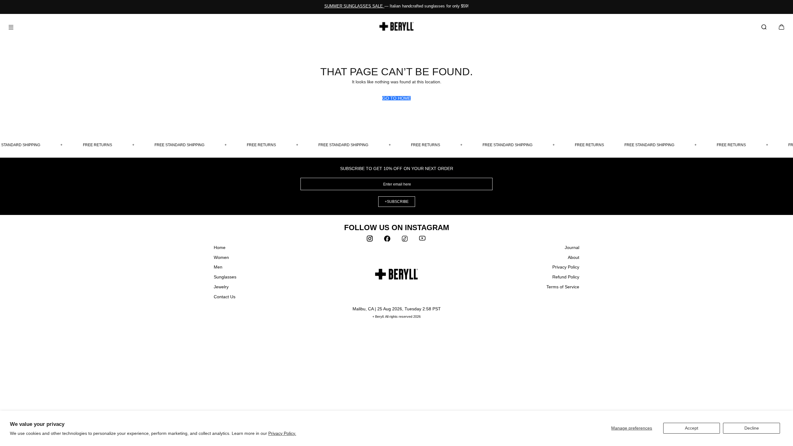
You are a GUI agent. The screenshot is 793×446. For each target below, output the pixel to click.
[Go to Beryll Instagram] (370, 240)
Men (218, 267)
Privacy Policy (565, 267)
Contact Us (224, 296)
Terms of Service (562, 286)
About (573, 257)
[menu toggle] (9, 27)
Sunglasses (225, 276)
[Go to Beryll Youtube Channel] (422, 240)
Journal (572, 247)
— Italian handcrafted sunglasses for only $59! (396, 6)
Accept (691, 428)
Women (221, 257)
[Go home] (397, 26)
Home (220, 247)
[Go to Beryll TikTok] (405, 240)
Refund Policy (565, 276)
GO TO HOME (396, 98)
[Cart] (781, 27)
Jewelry (221, 286)
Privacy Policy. (282, 433)
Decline (751, 428)
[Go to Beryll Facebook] (388, 240)
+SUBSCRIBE (397, 201)
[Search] (765, 27)
